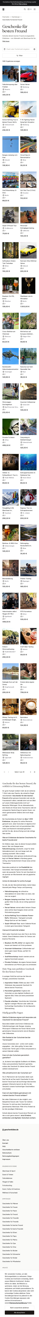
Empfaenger (16, 17)
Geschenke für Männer (10, 1203)
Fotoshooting (7, 1185)
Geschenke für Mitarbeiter (11, 1261)
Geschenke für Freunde (10, 1222)
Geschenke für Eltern (9, 1232)
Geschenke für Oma (9, 1247)
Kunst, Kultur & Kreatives (11, 1189)
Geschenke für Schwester (11, 1254)
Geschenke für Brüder (9, 1251)
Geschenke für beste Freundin (12, 1229)
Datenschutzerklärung (18, 1303)
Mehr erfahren (23, 4)
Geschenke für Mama (9, 1240)
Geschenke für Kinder (9, 1258)
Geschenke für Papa (9, 1236)
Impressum (6, 1159)
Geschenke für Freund (10, 1214)
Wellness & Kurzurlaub (10, 1193)
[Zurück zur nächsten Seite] (31, 772)
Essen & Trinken (7, 1175)
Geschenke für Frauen (10, 1207)
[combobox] (19, 49)
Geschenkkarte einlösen (11, 1150)
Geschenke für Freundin (10, 1218)
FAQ (3, 1146)
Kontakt (5, 1143)
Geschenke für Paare (9, 1211)
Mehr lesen (5, 41)
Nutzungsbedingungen (10, 1156)
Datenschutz (7, 1153)
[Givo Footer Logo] (19, 1130)
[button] (25, 9)
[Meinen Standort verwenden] (34, 49)
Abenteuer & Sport (9, 1171)
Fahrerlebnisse (7, 1178)
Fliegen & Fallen (7, 1182)
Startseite (5, 17)
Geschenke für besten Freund (12, 1225)
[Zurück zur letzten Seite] (35, 772)
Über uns (5, 1140)
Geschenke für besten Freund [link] (12, 20)
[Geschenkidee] (3, 9)
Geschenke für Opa (9, 1243)
